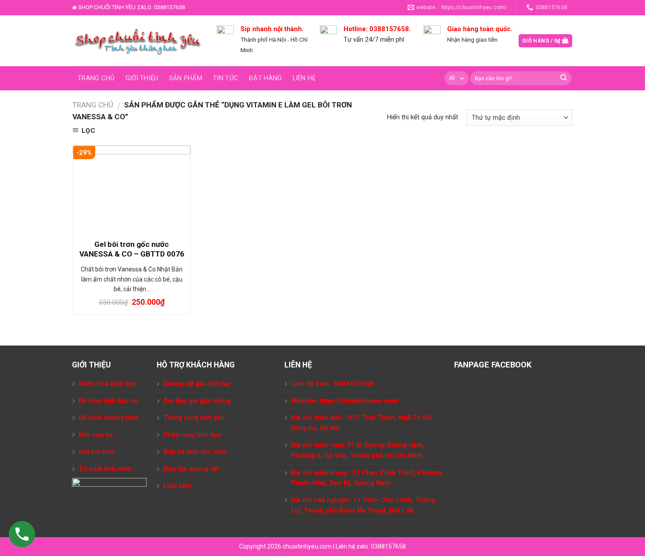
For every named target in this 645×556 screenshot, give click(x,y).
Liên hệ (304, 78)
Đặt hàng (265, 78)
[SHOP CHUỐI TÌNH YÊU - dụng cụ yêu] (138, 41)
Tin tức (225, 78)
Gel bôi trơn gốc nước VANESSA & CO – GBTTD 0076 (131, 249)
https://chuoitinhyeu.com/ (359, 401)
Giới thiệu (141, 78)
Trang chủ (96, 78)
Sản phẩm (185, 78)
